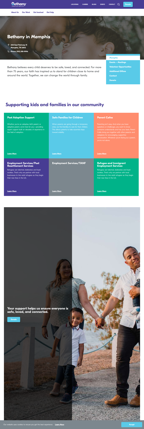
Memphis (113, 58)
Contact (112, 4)
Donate (128, 4)
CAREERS (85, 4)
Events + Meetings (117, 62)
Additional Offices (117, 71)
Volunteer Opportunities (120, 67)
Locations (74, 4)
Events (102, 4)
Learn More (11, 154)
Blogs (94, 4)
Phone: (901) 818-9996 (19, 51)
